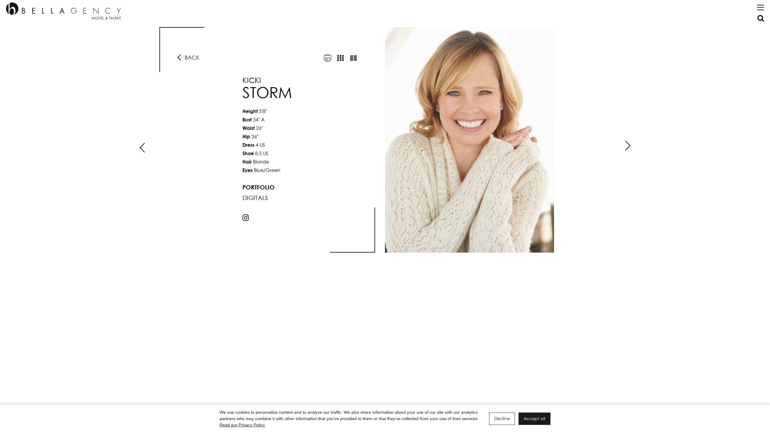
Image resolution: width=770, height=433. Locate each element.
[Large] (353, 58)
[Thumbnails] (340, 58)
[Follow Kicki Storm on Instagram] (245, 217)
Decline (502, 418)
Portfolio (258, 187)
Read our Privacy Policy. (243, 424)
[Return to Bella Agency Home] (63, 11)
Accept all (534, 418)
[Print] (327, 58)
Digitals (255, 197)
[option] (385, 140)
